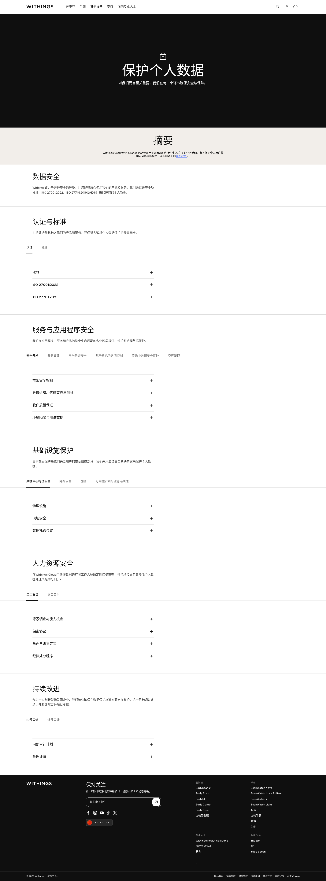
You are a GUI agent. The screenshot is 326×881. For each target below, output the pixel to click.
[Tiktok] (108, 813)
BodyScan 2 (203, 787)
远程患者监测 (204, 846)
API (252, 846)
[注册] (156, 802)
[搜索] (277, 6)
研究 (198, 851)
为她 (253, 826)
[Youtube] (101, 813)
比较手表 (256, 815)
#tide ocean (258, 851)
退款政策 (279, 876)
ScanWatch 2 (259, 799)
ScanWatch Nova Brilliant (266, 793)
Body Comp (203, 804)
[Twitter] (115, 813)
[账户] (287, 6)
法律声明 (255, 876)
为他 (253, 821)
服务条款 (243, 876)
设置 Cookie (293, 876)
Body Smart (203, 810)
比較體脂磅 (202, 815)
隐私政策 (218, 876)
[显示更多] (248, 863)
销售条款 (230, 876)
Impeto (255, 840)
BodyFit (200, 799)
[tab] (29, 250)
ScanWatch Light (261, 804)
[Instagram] (95, 813)
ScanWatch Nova (261, 787)
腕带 (253, 810)
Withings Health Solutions (212, 840)
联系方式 (267, 876)
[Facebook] (88, 813)
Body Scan (202, 793)
